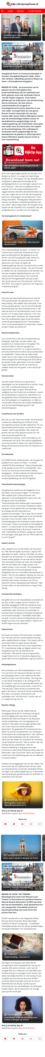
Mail (39, 824)
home (10, 11)
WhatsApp (31, 824)
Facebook (5, 824)
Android (31, 813)
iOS (23, 813)
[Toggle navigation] (2, 11)
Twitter (14, 824)
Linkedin (22, 824)
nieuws (20, 11)
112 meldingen (35, 11)
